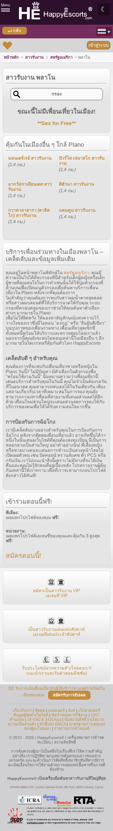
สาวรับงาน (34, 57)
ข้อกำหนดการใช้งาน (69, 715)
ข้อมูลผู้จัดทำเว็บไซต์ (30, 715)
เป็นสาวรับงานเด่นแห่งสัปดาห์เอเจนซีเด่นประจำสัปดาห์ (56, 632)
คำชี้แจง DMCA (52, 724)
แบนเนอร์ (56, 710)
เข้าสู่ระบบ (99, 45)
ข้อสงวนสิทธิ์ (75, 719)
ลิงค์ (71, 710)
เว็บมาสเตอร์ (89, 710)
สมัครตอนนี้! (23, 555)
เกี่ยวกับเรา (22, 710)
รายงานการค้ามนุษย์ (71, 728)
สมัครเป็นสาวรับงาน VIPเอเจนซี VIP (56, 593)
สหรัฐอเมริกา (61, 57)
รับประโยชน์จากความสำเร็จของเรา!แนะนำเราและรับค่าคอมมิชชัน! (56, 670)
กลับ (16, 30)
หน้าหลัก (11, 57)
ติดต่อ (40, 710)
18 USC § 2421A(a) (44, 719)
